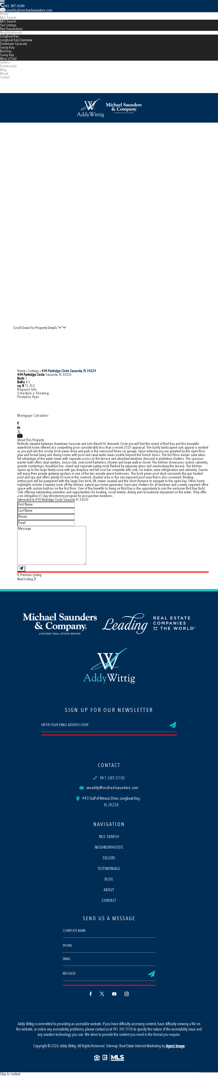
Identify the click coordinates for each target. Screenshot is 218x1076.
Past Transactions (11, 29)
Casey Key (7, 55)
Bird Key (5, 51)
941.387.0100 (112, 778)
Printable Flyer (28, 397)
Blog (3, 70)
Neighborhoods (11, 33)
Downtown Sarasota (13, 44)
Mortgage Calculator (32, 416)
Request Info (27, 389)
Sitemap (112, 1046)
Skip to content (10, 1074)
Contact (5, 77)
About (4, 74)
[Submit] (21, 569)
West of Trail (8, 59)
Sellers (5, 62)
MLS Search (8, 18)
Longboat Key (9, 36)
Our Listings (8, 25)
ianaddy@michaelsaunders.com (112, 788)
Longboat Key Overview (16, 40)
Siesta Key (7, 47)
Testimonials (8, 66)
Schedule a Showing (33, 393)
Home (4, 14)
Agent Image (175, 1046)
